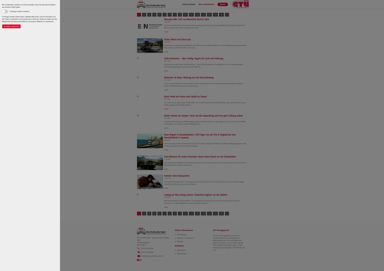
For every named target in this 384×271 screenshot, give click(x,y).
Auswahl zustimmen (11, 26)
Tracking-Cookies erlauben (20, 11)
